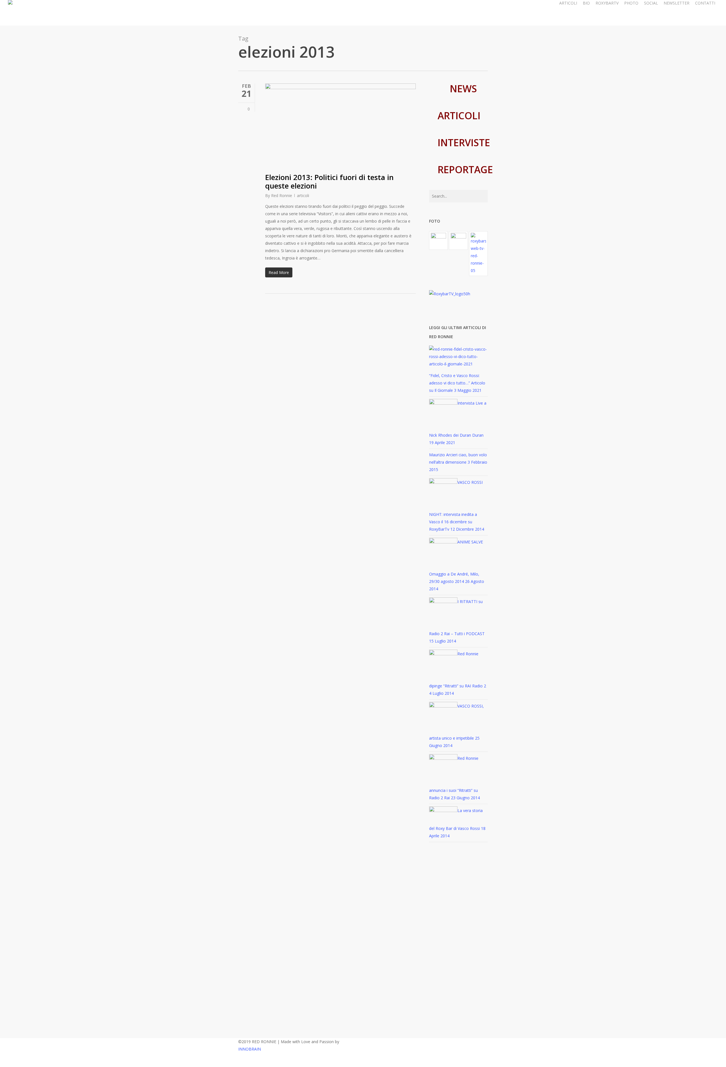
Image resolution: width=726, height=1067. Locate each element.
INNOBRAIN (249, 1049)
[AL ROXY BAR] (478, 253)
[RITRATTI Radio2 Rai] (438, 240)
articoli (303, 195)
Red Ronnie (281, 195)
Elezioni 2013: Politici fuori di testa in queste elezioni (329, 181)
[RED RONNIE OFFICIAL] (458, 240)
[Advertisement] (458, 941)
